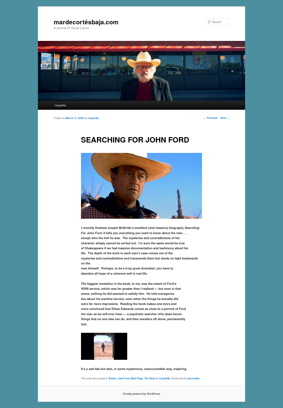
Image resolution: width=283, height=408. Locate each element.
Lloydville (60, 105)
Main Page (137, 378)
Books (112, 378)
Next (225, 118)
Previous (211, 118)
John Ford (123, 378)
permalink (194, 378)
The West (149, 378)
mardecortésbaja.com (86, 21)
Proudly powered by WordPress (141, 394)
